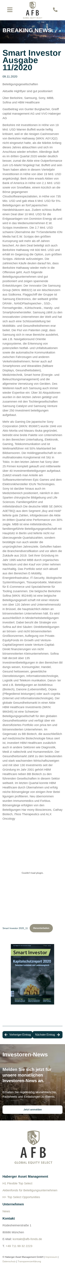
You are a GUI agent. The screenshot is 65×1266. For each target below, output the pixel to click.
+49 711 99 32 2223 (19, 1246)
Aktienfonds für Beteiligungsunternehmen (29, 1190)
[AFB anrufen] (55, 9)
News (6, 1211)
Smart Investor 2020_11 (15, 928)
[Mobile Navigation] (10, 10)
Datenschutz (9, 1261)
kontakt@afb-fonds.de (27, 1239)
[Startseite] (32, 10)
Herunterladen (41, 928)
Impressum (51, 1257)
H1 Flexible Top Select (17, 1183)
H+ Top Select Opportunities (21, 1197)
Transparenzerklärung (29, 1261)
